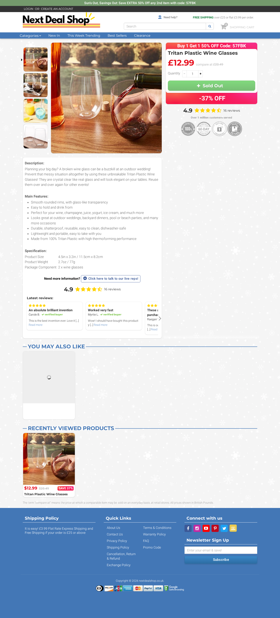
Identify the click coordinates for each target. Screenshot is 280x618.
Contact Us (115, 534)
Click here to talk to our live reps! (113, 279)
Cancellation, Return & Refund (121, 556)
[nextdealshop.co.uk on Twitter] (224, 528)
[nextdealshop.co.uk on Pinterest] (215, 528)
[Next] (159, 318)
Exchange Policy (119, 565)
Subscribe (221, 560)
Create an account (57, 9)
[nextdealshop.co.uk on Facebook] (188, 528)
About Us (113, 528)
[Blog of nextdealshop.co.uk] (233, 528)
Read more (35, 324)
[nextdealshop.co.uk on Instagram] (197, 528)
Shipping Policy (118, 547)
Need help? (171, 17)
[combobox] (165, 26)
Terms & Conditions (157, 528)
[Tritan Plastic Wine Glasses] (49, 459)
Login (28, 9)
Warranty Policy (154, 534)
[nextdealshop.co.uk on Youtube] (206, 528)
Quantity (174, 73)
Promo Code (152, 547)
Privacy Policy (117, 541)
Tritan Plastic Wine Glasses (46, 494)
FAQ (146, 541)
